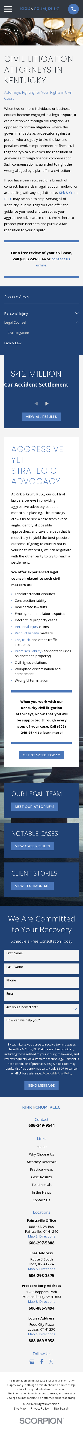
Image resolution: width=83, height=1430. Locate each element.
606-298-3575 (41, 1275)
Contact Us (41, 1200)
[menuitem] (38, 313)
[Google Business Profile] (32, 1361)
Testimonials (41, 1184)
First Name (14, 953)
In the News (41, 1192)
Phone (11, 980)
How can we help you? (23, 1020)
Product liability (27, 633)
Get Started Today (41, 755)
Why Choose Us (41, 1154)
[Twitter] (51, 1361)
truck (26, 639)
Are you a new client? (22, 1007)
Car (17, 639)
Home (42, 1146)
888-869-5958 (41, 1340)
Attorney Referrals (41, 1161)
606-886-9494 (41, 1308)
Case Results (41, 1177)
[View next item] (47, 404)
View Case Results (32, 846)
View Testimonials (32, 885)
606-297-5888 (41, 1243)
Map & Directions (41, 1236)
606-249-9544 (41, 1125)
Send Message (41, 1085)
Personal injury (26, 626)
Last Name (14, 967)
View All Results (41, 416)
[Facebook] (41, 1361)
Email (10, 994)
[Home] (40, 9)
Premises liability (28, 651)
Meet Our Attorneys (35, 806)
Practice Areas (41, 1169)
